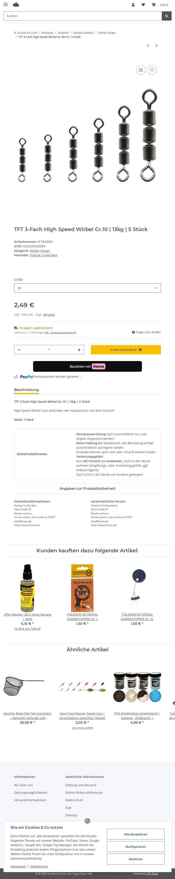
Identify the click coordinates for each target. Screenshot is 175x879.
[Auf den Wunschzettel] (152, 70)
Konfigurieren (136, 846)
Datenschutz (39, 866)
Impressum (18, 866)
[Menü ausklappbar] (5, 2)
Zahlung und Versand (80, 785)
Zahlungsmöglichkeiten (30, 793)
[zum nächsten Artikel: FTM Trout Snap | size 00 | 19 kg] (156, 45)
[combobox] (87, 288)
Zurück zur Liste (27, 33)
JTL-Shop (153, 873)
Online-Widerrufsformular (84, 793)
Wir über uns (23, 785)
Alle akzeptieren (135, 834)
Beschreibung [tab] (26, 390)
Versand (49, 315)
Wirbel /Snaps (40, 251)
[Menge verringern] (19, 349)
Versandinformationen (30, 800)
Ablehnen (136, 859)
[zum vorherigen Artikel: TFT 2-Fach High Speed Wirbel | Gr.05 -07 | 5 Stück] (147, 45)
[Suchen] (167, 16)
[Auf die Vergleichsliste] (141, 70)
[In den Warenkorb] (17, 59)
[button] (133, 4)
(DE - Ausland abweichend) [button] (60, 332)
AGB (68, 808)
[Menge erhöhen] (79, 349)
